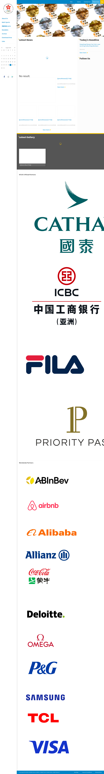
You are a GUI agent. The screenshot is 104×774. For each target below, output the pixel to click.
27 (10, 65)
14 (12, 58)
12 (8, 58)
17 (3, 61)
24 (3, 65)
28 (12, 65)
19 (8, 61)
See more (46, 130)
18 (6, 61)
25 (6, 65)
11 (6, 58)
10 (3, 58)
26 (8, 65)
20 (10, 61)
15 (14, 58)
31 (3, 68)
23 (1, 65)
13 (10, 58)
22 (14, 61)
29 (14, 65)
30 (1, 68)
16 (1, 61)
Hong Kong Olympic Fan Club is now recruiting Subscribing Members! (90, 45)
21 (12, 61)
